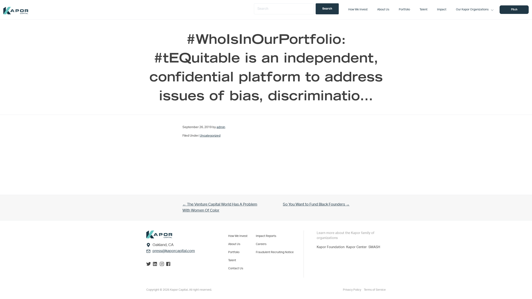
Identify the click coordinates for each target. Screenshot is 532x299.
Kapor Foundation (331, 247)
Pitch (514, 9)
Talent (232, 260)
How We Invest (238, 236)
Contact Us (235, 268)
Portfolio (233, 252)
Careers (261, 244)
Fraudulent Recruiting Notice (275, 252)
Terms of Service (375, 289)
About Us (234, 244)
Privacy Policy (352, 289)
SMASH (374, 247)
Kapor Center (357, 247)
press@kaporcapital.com (174, 251)
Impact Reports (266, 236)
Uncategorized (210, 135)
